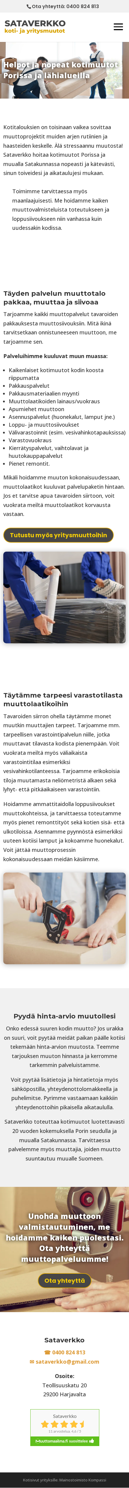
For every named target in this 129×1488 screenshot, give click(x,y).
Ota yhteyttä (64, 1280)
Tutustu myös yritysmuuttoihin (58, 535)
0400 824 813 (82, 6)
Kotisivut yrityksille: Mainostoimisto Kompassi (64, 1480)
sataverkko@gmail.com (67, 1361)
